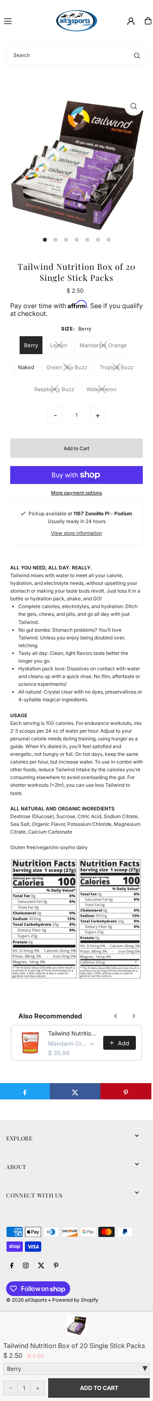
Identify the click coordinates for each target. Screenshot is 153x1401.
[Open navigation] (26, 20)
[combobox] (76, 55)
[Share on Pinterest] (125, 1091)
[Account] (131, 21)
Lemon (58, 345)
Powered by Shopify (75, 1300)
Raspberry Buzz (54, 389)
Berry (31, 345)
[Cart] (148, 20)
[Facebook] (11, 1266)
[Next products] (134, 1016)
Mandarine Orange (103, 345)
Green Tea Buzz (67, 367)
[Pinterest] (56, 1266)
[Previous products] (116, 1016)
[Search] (137, 55)
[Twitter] (41, 1266)
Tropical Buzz (116, 367)
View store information (76, 533)
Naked (26, 367)
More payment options (76, 493)
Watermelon (101, 389)
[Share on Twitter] (75, 1091)
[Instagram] (26, 1266)
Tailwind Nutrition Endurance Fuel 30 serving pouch (73, 1033)
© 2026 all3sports (26, 1300)
